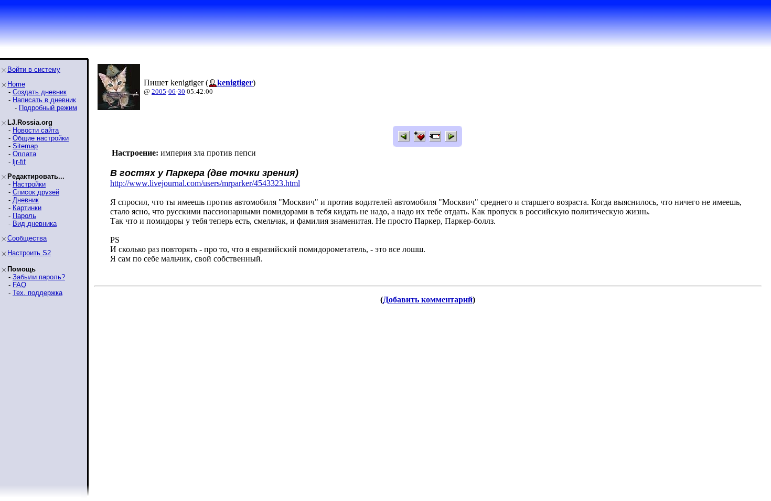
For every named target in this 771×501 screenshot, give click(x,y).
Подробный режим (48, 108)
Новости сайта (36, 130)
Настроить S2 (29, 253)
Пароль (24, 216)
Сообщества (27, 238)
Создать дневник (40, 92)
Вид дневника (35, 223)
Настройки (29, 184)
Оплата (24, 154)
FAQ (19, 285)
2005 (159, 91)
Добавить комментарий (428, 299)
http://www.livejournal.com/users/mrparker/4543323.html (205, 183)
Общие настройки (41, 138)
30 (181, 91)
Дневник (26, 200)
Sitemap (25, 146)
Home (16, 84)
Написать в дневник (44, 100)
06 (172, 91)
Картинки (27, 208)
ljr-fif (19, 162)
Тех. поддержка (37, 293)
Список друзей (36, 192)
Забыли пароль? (39, 277)
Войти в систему (33, 69)
